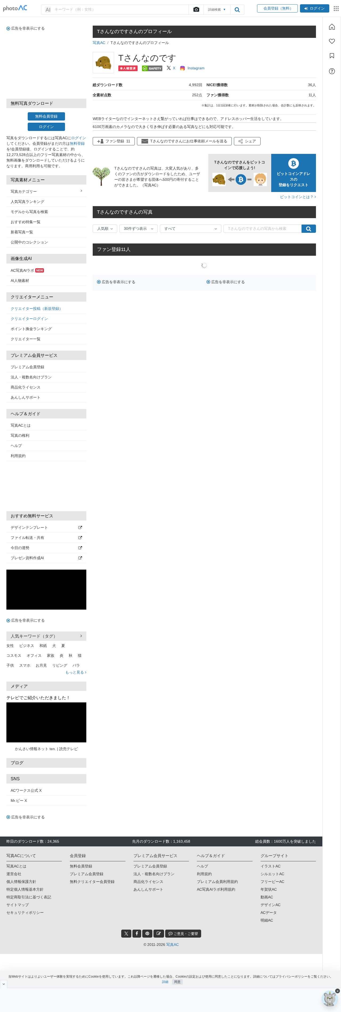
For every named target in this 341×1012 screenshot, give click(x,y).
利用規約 (18, 456)
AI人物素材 (20, 280)
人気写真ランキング (27, 201)
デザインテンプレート (29, 527)
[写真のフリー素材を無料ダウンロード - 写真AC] (15, 8)
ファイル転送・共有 (27, 537)
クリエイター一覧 (25, 339)
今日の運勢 (20, 548)
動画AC (267, 897)
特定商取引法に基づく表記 (28, 897)
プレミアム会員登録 (27, 367)
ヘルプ (16, 445)
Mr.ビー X (19, 800)
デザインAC (271, 905)
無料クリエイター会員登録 (92, 881)
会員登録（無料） (277, 8)
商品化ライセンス (25, 387)
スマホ (24, 665)
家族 (50, 655)
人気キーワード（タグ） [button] (34, 636)
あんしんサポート (25, 397)
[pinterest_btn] (147, 934)
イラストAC (271, 866)
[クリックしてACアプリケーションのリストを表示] (336, 8)
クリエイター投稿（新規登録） (37, 308)
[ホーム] (332, 26)
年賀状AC (269, 889)
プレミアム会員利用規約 (217, 881)
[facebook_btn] (136, 934)
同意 (177, 982)
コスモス (13, 655)
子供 (10, 665)
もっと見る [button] (75, 672)
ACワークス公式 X (26, 790)
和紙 (43, 645)
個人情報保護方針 (21, 881)
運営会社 (13, 874)
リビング (59, 665)
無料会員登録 (46, 116)
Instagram (196, 68)
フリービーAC (272, 881)
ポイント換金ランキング (31, 329)
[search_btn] (237, 9)
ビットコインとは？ (297, 197)
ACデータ (269, 912)
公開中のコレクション (29, 242)
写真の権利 (20, 435)
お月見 (41, 665)
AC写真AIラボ (27, 270)
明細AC (267, 920)
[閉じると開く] (3, 984)
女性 (10, 645)
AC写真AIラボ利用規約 (216, 889)
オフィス (34, 655)
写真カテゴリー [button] (24, 191)
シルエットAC (272, 874)
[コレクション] (332, 56)
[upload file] (196, 9)
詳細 (165, 982)
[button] (247, 141)
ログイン (317, 8)
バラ (76, 665)
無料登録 (77, 143)
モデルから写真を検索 (29, 212)
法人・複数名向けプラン (31, 377)
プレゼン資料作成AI (27, 558)
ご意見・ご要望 (185, 934)
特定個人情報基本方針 (25, 889)
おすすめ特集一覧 (25, 222)
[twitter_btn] (126, 934)
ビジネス (26, 645)
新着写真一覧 (22, 232)
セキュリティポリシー (25, 912)
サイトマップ (17, 905)
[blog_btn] (158, 934)
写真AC (99, 43)
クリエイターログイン (29, 319)
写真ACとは (21, 425)
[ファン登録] (332, 41)
